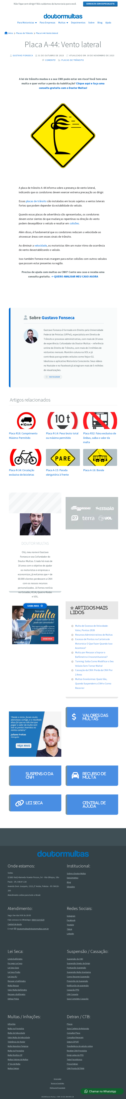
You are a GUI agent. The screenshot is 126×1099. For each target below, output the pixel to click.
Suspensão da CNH (39, 775)
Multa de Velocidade (16, 1033)
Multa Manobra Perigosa (18, 1046)
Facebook (71, 920)
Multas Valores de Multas (18, 1059)
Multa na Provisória (16, 1028)
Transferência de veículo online (80, 1046)
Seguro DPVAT (73, 1041)
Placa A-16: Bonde (93, 470)
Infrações (11, 1024)
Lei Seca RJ (12, 976)
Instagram (54, 377)
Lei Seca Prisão (14, 972)
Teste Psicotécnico (74, 1059)
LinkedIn (70, 933)
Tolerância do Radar (16, 1041)
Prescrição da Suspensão (77, 981)
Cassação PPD (73, 990)
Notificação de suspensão (78, 985)
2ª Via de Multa (14, 1064)
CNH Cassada (72, 994)
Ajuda (108, 22)
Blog (99, 22)
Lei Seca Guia (13, 967)
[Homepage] (63, 16)
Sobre (91, 22)
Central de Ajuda (94, 804)
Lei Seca (34, 803)
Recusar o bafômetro (17, 981)
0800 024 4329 (38, 920)
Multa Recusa (13, 985)
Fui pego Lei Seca (15, 963)
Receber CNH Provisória (77, 1050)
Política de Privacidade (57, 1088)
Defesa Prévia (13, 999)
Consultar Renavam (75, 1037)
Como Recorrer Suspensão (78, 976)
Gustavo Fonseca (23, 55)
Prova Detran (72, 1064)
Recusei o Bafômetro (16, 994)
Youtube (70, 924)
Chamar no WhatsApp (102, 1091)
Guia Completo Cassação (78, 999)
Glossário (71, 886)
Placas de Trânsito (72, 60)
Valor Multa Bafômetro (17, 990)
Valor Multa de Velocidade (19, 1037)
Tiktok (69, 929)
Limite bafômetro (15, 959)
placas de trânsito (36, 201)
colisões (74, 223)
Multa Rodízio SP (15, 1055)
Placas (69, 1024)
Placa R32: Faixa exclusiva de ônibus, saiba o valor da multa (99, 438)
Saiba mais (33, 605)
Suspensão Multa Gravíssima (79, 972)
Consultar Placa (73, 1033)
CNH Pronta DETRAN (75, 1068)
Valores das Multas (95, 717)
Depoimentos (78, 22)
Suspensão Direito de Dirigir (78, 963)
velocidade (40, 245)
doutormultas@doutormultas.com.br (33, 928)
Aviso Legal (57, 1079)
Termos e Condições (57, 1083)
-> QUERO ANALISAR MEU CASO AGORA (74, 276)
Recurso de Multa (94, 775)
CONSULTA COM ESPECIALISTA (100, 3)
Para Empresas (47, 22)
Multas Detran (13, 1068)
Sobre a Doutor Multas (76, 873)
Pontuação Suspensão (76, 967)
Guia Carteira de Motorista (78, 1028)
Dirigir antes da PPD (75, 1055)
